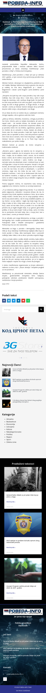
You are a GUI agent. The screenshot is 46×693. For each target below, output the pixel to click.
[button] (23, 10)
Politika (9, 434)
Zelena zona (11, 442)
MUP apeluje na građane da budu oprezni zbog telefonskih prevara (27, 380)
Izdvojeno (10, 427)
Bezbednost (11, 422)
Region (9, 437)
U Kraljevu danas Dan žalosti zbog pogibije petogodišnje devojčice (27, 401)
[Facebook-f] (5, 679)
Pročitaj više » (10, 502)
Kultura (9, 429)
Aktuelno (18, 15)
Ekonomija (10, 424)
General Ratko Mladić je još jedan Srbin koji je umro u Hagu (28, 370)
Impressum (23, 625)
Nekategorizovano (27, 15)
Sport (8, 439)
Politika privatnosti (23, 623)
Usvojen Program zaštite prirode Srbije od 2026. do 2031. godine (27, 390)
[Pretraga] (41, 309)
